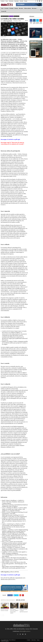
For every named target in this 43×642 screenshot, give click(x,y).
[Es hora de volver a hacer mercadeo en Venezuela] (5, 605)
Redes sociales (16, 16)
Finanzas (16, 8)
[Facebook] (36, 1)
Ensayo (25, 1)
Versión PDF (3, 11)
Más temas (34, 8)
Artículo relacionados (8, 600)
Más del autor (20, 600)
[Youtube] (41, 1)
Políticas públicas (27, 8)
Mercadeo (21, 8)
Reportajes (16, 1)
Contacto (2, 1)
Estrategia (11, 8)
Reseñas (21, 1)
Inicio (2, 8)
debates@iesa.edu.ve (25, 631)
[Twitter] (39, 1)
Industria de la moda (4, 16)
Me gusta (31, 20)
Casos (6, 1)
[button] (41, 10)
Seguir (34, 19)
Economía (6, 8)
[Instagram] (38, 1)
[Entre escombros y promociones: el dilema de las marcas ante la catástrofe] (14, 605)
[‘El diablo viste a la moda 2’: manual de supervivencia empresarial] (24, 605)
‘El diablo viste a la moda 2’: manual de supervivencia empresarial (24, 610)
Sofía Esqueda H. (7, 21)
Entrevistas (11, 1)
